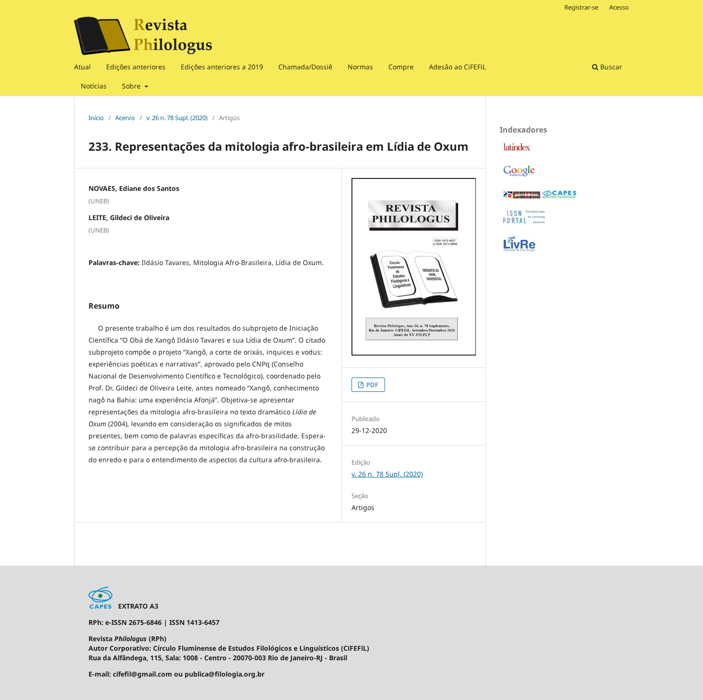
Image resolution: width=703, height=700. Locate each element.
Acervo (125, 117)
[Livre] (519, 250)
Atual (82, 66)
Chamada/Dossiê (305, 66)
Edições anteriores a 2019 (222, 66)
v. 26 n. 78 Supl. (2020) (177, 117)
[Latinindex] (516, 149)
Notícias (94, 85)
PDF (371, 384)
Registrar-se (581, 7)
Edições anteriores (135, 66)
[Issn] (524, 221)
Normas (360, 66)
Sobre (132, 85)
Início (96, 117)
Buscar (610, 66)
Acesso (619, 7)
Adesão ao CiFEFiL (457, 66)
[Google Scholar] (519, 175)
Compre (401, 66)
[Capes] (540, 196)
